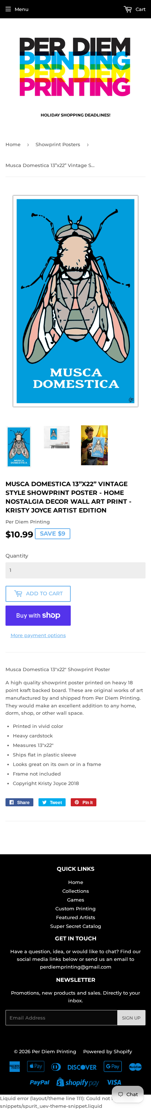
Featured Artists (75, 917)
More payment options (38, 635)
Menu (22, 9)
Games (75, 900)
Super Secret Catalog (75, 926)
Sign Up (131, 1018)
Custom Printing (75, 908)
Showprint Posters (58, 144)
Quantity (16, 555)
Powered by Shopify (107, 1051)
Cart (140, 9)
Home (13, 144)
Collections (75, 891)
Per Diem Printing (54, 1051)
